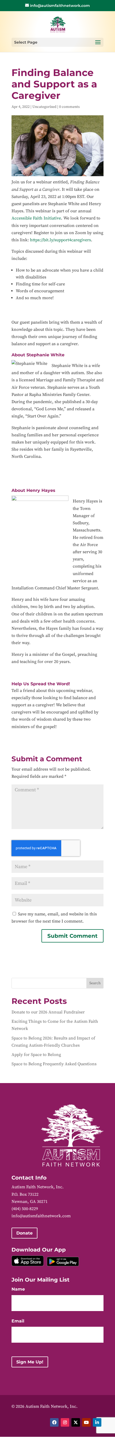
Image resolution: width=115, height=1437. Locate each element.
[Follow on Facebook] (54, 1422)
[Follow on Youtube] (86, 1422)
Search (95, 983)
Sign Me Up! (29, 1361)
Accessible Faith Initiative (36, 218)
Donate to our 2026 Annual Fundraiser (48, 1012)
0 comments (69, 106)
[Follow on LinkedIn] (97, 1422)
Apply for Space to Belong (36, 1054)
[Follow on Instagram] (65, 1422)
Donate (24, 1233)
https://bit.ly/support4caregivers (60, 240)
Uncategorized (44, 106)
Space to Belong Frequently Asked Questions (54, 1064)
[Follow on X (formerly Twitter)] (75, 1422)
